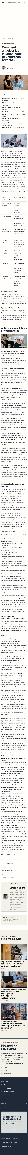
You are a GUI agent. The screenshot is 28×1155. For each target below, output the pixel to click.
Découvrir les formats (14, 1129)
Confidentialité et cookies (10, 1142)
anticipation (10, 863)
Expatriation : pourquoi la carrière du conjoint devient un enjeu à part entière (13, 964)
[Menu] (3, 2)
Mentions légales (7, 1146)
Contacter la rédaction (14, 1107)
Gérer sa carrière (10, 38)
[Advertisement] (14, 20)
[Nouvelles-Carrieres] (14, 2)
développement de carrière (9, 870)
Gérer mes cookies (7, 1151)
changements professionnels (9, 867)
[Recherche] (24, 2)
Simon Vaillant (17, 887)
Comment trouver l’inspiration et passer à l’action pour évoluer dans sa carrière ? (13, 1024)
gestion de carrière (7, 874)
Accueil (3, 38)
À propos (14, 1103)
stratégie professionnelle (8, 877)
